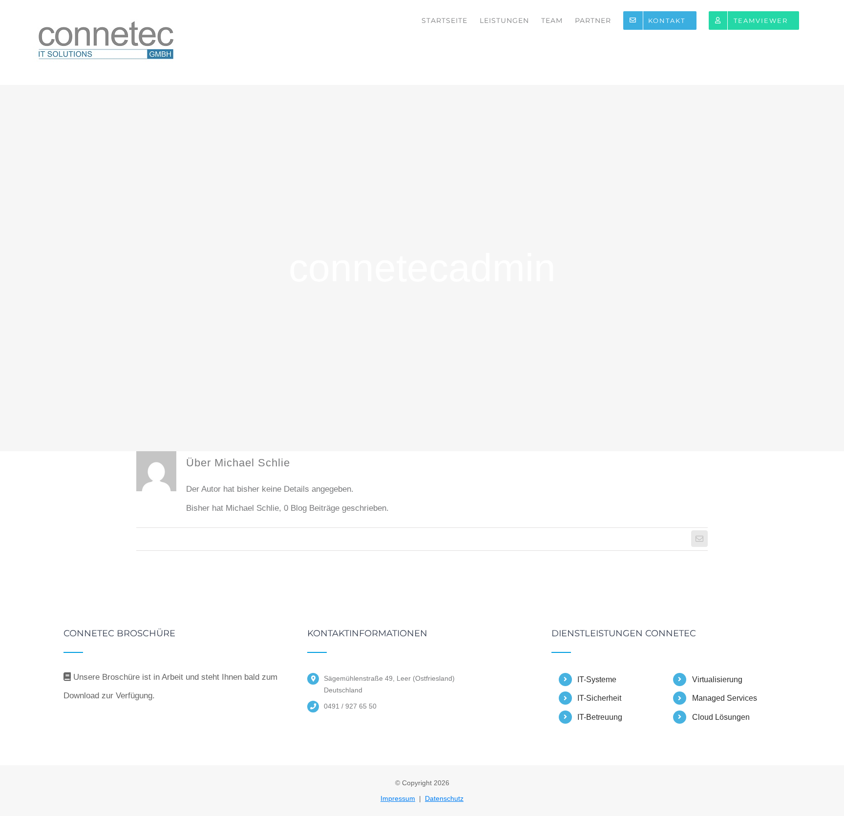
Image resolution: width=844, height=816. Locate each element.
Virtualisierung (717, 679)
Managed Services (724, 698)
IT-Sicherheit (599, 698)
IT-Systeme (596, 679)
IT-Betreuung (599, 717)
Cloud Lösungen (721, 717)
